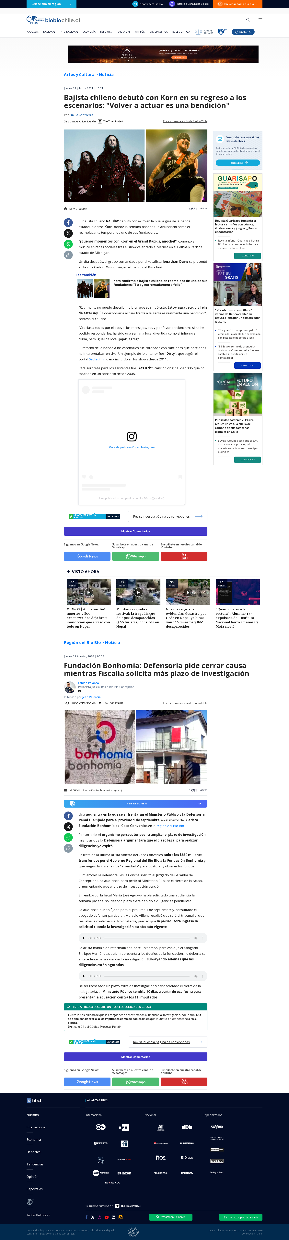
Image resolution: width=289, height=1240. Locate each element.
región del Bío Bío (170, 825)
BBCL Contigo (181, 31)
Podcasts (33, 31)
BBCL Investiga (159, 31)
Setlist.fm (96, 359)
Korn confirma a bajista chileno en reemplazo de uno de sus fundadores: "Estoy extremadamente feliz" (160, 283)
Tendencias (123, 31)
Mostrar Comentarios (135, 531)
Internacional (69, 31)
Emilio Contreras (81, 115)
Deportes (106, 31)
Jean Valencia (91, 697)
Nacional (49, 31)
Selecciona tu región (46, 4)
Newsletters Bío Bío (151, 4)
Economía (89, 31)
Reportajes (35, 1189)
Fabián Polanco (88, 683)
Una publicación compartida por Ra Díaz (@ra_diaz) (131, 498)
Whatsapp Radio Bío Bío (243, 1217)
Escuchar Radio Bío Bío (239, 4)
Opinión (140, 31)
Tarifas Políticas (37, 1215)
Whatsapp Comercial (173, 1217)
